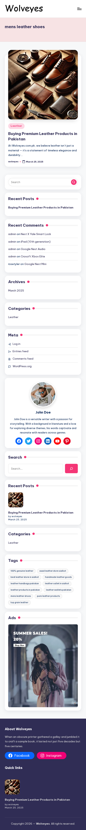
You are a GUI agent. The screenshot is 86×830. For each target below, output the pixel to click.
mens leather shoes (21, 596)
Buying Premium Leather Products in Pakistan (40, 207)
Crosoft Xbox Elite (33, 256)
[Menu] (79, 9)
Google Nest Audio (33, 249)
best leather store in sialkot (25, 577)
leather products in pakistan (25, 590)
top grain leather (19, 602)
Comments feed (23, 358)
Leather (16, 125)
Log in (16, 344)
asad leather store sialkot (52, 571)
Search (15, 457)
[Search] (71, 468)
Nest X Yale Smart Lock (36, 234)
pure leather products (48, 596)
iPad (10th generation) (36, 241)
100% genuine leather (22, 571)
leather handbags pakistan (25, 583)
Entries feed (20, 351)
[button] (74, 182)
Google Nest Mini (35, 264)
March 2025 (16, 290)
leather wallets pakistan (58, 590)
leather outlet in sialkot (57, 583)
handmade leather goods (58, 577)
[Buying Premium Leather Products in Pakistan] (15, 499)
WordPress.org (22, 366)
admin (12, 234)
